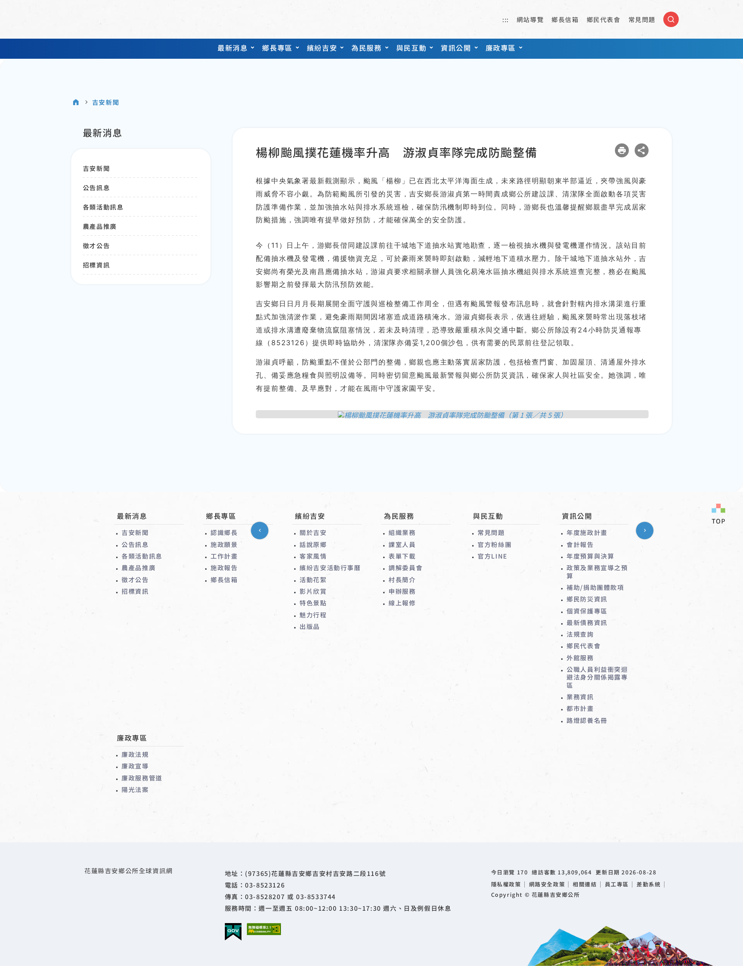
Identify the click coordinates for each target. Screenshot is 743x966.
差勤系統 (649, 884)
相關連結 (585, 884)
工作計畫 (224, 556)
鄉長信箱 (565, 19)
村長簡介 (402, 579)
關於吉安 (313, 532)
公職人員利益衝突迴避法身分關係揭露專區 (597, 677)
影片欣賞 (313, 591)
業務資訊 (580, 696)
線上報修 (402, 603)
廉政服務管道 (142, 778)
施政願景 (224, 544)
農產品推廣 (100, 226)
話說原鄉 (313, 544)
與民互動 (411, 48)
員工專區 (617, 884)
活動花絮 (313, 579)
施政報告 (224, 567)
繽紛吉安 (322, 48)
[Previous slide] (260, 530)
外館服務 (580, 657)
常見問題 (642, 19)
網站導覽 (530, 19)
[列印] (622, 150)
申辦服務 (402, 591)
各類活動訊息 (103, 206)
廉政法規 (135, 754)
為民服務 (366, 48)
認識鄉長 (224, 532)
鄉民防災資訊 (587, 599)
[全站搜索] (671, 19)
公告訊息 (96, 187)
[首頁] (75, 102)
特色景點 (313, 603)
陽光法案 (135, 789)
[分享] (642, 150)
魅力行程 (313, 614)
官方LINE (493, 556)
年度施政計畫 (587, 532)
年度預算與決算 (590, 556)
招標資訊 (96, 264)
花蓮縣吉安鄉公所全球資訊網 (108, 19)
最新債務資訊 (587, 622)
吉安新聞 (105, 102)
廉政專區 (501, 48)
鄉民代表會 (604, 19)
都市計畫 (580, 708)
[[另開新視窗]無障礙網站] (264, 929)
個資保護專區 (587, 611)
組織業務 (402, 532)
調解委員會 (406, 567)
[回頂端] (718, 514)
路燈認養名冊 (587, 720)
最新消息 (232, 48)
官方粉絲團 (495, 544)
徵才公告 (96, 245)
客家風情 (313, 556)
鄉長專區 (277, 48)
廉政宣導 (135, 766)
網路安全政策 (547, 884)
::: (505, 19)
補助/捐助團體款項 (595, 587)
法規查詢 (580, 634)
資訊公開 (456, 48)
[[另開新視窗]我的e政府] (233, 932)
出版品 (310, 626)
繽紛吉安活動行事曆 (330, 567)
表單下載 (402, 556)
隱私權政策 (506, 884)
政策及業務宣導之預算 (597, 571)
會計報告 (580, 544)
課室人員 (402, 544)
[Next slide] (645, 530)
